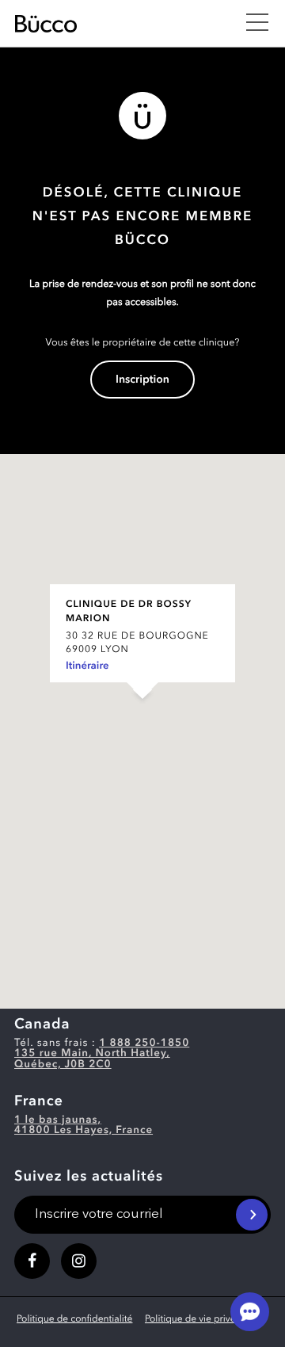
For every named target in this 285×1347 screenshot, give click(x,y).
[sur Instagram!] (79, 1261)
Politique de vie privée (193, 1319)
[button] (142, 715)
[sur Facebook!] (32, 1261)
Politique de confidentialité (74, 1319)
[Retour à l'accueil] (121, 23)
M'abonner (252, 1215)
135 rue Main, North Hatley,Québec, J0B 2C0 (92, 1059)
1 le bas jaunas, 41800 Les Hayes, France (83, 1126)
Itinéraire (87, 667)
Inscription (142, 380)
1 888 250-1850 (144, 1044)
